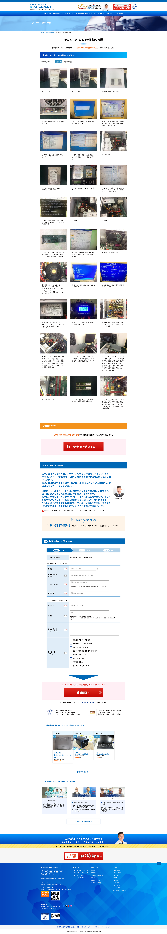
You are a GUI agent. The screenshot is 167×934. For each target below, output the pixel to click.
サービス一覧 (76, 867)
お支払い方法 (117, 872)
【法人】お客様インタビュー (98, 875)
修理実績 (93, 870)
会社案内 (115, 878)
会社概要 (116, 883)
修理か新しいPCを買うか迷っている (85, 643)
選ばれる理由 (94, 867)
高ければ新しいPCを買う (81, 647)
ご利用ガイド (116, 867)
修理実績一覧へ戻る (83, 772)
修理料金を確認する (83, 447)
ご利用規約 (60, 927)
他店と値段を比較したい (81, 666)
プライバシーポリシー (86, 702)
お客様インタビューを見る (83, 821)
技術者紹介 (117, 885)
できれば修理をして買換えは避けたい (85, 651)
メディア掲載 (117, 888)
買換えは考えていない (80, 654)
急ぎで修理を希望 (78, 658)
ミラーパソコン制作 (79, 878)
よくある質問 (117, 875)
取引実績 (93, 878)
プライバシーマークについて (102, 927)
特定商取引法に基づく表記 (71, 927)
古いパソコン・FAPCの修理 (81, 870)
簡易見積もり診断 (95, 880)
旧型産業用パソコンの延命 (81, 873)
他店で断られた (78, 662)
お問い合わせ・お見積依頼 (119, 890)
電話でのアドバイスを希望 (81, 640)
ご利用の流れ (117, 870)
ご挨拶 (116, 880)
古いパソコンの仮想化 (80, 875)
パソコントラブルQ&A (96, 883)
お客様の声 (94, 872)
